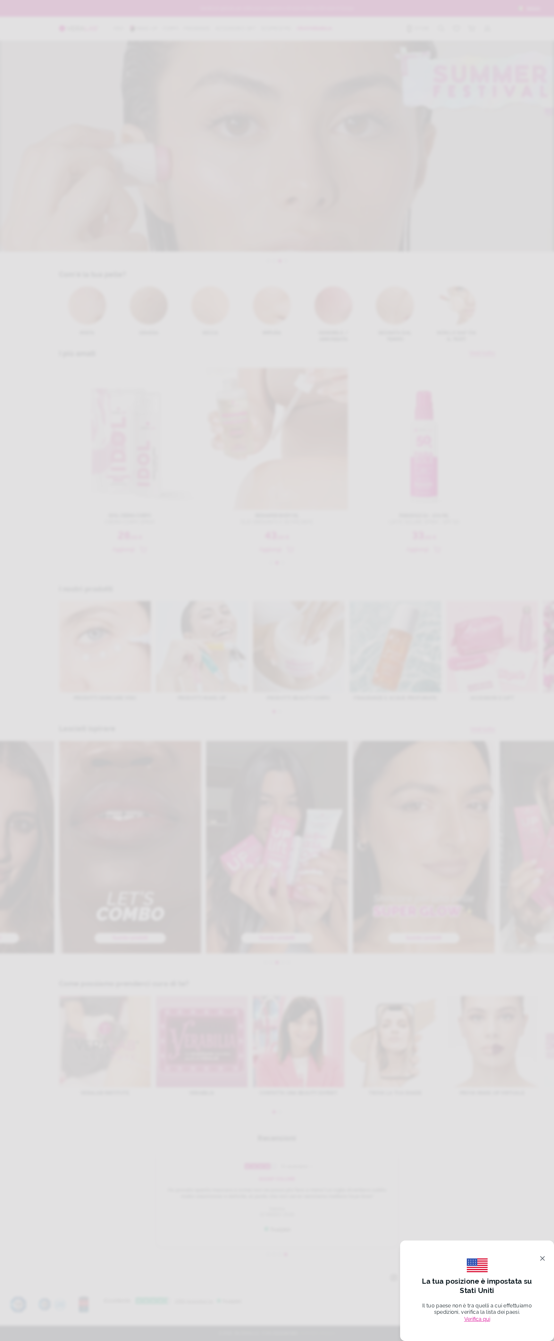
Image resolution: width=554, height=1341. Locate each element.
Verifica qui (477, 1319)
